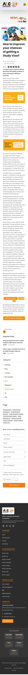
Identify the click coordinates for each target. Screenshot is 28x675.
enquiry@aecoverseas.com (9, 616)
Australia (7, 365)
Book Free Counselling (18, 145)
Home (3, 534)
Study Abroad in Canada (16, 414)
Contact (4, 541)
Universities (5, 544)
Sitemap (14, 670)
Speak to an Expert (10, 298)
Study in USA (5, 553)
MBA (3, 590)
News (4, 61)
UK (5, 393)
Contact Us (18, 299)
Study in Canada (8, 420)
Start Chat (20, 97)
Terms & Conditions (18, 668)
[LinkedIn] (13, 526)
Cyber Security (6, 596)
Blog (6, 369)
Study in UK (6, 423)
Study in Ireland (18, 420)
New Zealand (9, 377)
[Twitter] (3, 526)
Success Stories (6, 538)
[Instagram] (10, 526)
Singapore (8, 385)
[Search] (4, 331)
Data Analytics (5, 584)
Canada (7, 373)
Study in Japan (6, 575)
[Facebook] (6, 526)
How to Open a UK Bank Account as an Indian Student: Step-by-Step (14, 351)
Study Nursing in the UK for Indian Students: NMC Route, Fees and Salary (13, 343)
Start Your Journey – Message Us (14, 318)
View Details (9, 637)
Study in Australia (16, 418)
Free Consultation (7, 621)
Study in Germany (6, 568)
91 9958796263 (8, 613)
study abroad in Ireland (9, 416)
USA (6, 397)
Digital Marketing (6, 593)
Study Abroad (11, 61)
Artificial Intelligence (7, 587)
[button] (24, 4)
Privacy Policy (8, 668)
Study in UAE (5, 571)
